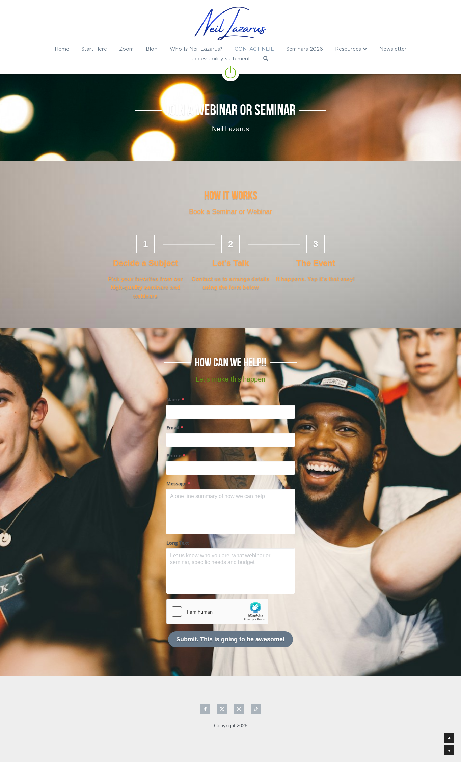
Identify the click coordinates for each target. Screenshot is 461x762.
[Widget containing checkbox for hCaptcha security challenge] (217, 611)
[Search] (265, 58)
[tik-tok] (256, 709)
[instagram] (239, 709)
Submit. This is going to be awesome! (230, 639)
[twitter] (222, 709)
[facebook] (205, 709)
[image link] (230, 23)
